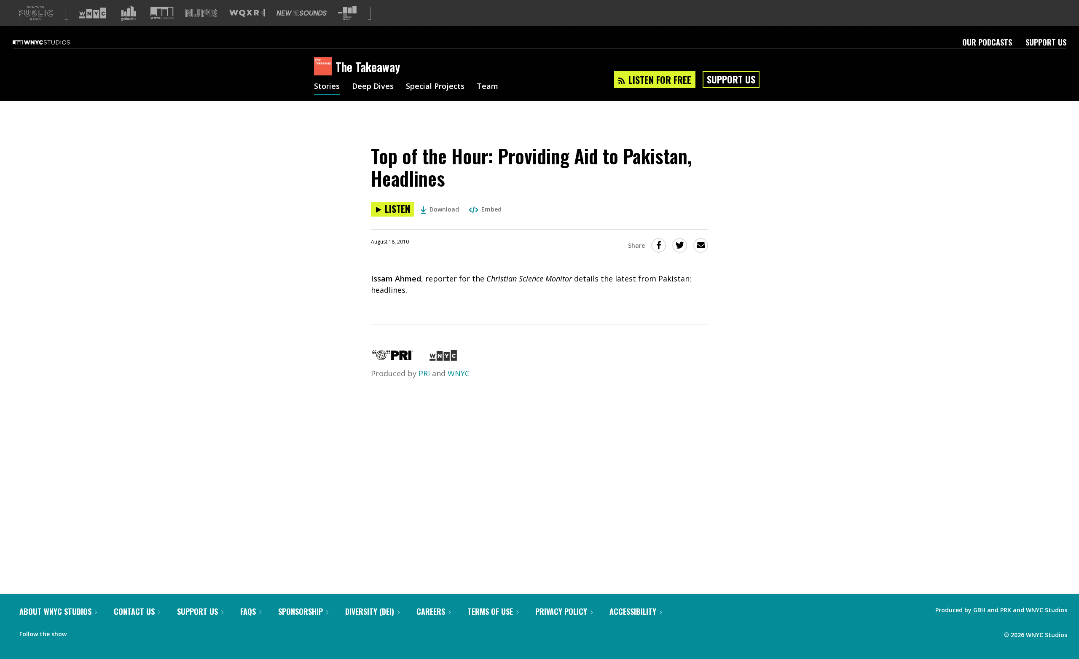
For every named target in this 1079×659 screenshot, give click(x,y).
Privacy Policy (561, 611)
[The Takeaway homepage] (325, 67)
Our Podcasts (987, 42)
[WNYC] (443, 358)
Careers (430, 611)
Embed (491, 209)
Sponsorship (300, 611)
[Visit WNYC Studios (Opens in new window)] (162, 13)
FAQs (248, 611)
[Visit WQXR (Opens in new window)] (247, 13)
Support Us (1045, 42)
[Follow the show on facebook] (79, 632)
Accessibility (632, 611)
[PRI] (393, 358)
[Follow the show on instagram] (111, 632)
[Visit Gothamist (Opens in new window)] (128, 13)
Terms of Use (490, 611)
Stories (327, 87)
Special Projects (435, 87)
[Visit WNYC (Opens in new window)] (92, 13)
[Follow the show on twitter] (95, 632)
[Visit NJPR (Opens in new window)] (201, 13)
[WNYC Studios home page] (52, 42)
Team (487, 87)
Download (444, 209)
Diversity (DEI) (369, 611)
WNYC (459, 373)
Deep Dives (373, 87)
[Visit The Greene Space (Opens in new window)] (347, 13)
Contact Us (134, 611)
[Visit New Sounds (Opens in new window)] (301, 13)
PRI (424, 373)
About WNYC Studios (55, 611)
